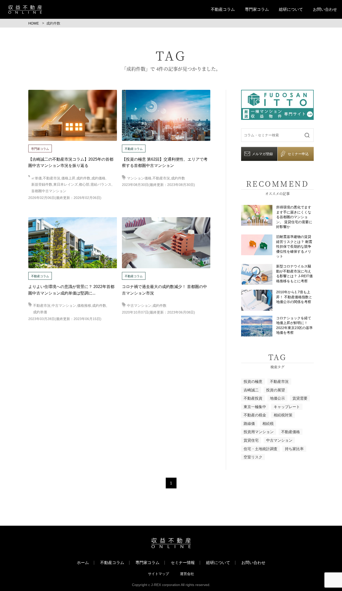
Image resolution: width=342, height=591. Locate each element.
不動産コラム (223, 9)
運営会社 (187, 573)
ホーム (83, 563)
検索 (307, 135)
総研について (291, 9)
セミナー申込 (298, 154)
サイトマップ (158, 573)
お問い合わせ (325, 9)
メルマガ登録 (262, 154)
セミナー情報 (183, 563)
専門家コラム (257, 9)
